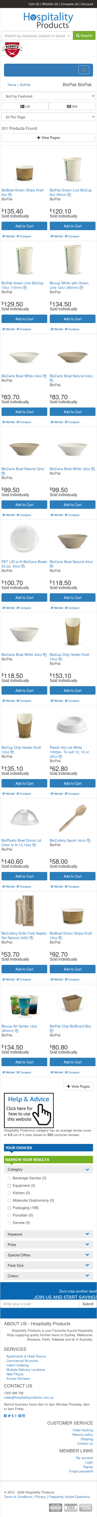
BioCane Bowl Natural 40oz (71, 561)
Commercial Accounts (22, 1360)
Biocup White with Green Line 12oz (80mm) (69, 285)
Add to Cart (24, 225)
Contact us (85, 1443)
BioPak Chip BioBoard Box (70, 1026)
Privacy (40, 1496)
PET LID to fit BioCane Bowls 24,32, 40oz (24, 564)
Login (89, 1462)
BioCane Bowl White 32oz (70, 468)
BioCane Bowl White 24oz (22, 375)
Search (86, 35)
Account (87, 3)
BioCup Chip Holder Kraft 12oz (21, 749)
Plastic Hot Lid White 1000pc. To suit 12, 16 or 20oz (69, 752)
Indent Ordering (17, 1365)
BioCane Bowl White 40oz (22, 654)
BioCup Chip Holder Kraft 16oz (69, 656)
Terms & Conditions (18, 1496)
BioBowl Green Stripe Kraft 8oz (22, 192)
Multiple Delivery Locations (25, 1369)
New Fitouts (15, 1374)
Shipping (87, 1438)
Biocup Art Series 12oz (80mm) (19, 1028)
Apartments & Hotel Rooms (26, 1356)
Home (12, 84)
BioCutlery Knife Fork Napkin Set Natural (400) (24, 935)
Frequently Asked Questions (69, 1496)
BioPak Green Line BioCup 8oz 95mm (71, 192)
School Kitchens (18, 1378)
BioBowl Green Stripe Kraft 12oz (71, 935)
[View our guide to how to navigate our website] (29, 1110)
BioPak (25, 84)
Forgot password (81, 1471)
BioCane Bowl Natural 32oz (23, 468)
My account (84, 1457)
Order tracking (83, 1430)
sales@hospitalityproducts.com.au (29, 1397)
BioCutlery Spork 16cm (68, 840)
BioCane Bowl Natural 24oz (71, 375)
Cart (34, 3)
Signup (88, 1466)
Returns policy (82, 1434)
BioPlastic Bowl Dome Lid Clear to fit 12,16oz (21, 842)
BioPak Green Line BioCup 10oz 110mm (22, 285)
